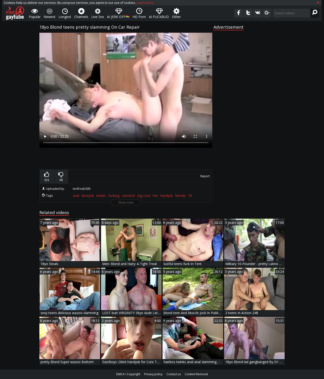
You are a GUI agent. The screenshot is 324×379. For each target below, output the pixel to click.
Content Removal (196, 374)
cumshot (128, 195)
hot (155, 195)
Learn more (145, 2)
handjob (166, 195)
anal (76, 195)
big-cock (144, 195)
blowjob (88, 195)
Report (205, 176)
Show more (126, 202)
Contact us (174, 374)
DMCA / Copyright (128, 374)
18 (190, 195)
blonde (180, 195)
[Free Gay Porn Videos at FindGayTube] (15, 13)
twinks (101, 195)
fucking (113, 195)
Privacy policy (153, 374)
